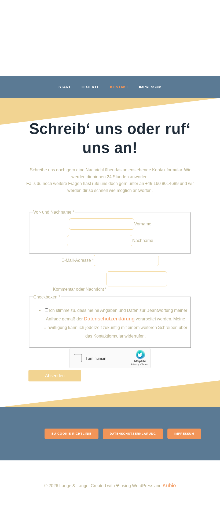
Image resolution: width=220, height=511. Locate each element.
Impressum (150, 87)
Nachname (142, 240)
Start (64, 87)
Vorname (142, 224)
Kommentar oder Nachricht (80, 289)
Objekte (90, 87)
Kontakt (119, 87)
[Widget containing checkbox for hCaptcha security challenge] (110, 358)
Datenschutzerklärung (109, 318)
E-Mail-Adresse (77, 260)
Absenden (55, 375)
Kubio (169, 485)
